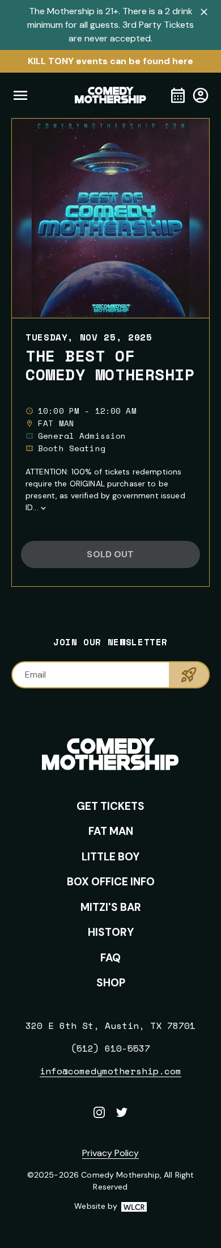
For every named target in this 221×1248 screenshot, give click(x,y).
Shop (110, 983)
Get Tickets (110, 806)
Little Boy (110, 857)
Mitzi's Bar (110, 907)
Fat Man (110, 831)
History (111, 932)
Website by (110, 1206)
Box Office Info (111, 882)
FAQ (110, 958)
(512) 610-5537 (110, 1048)
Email (35, 674)
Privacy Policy (110, 1153)
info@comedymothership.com (110, 1071)
